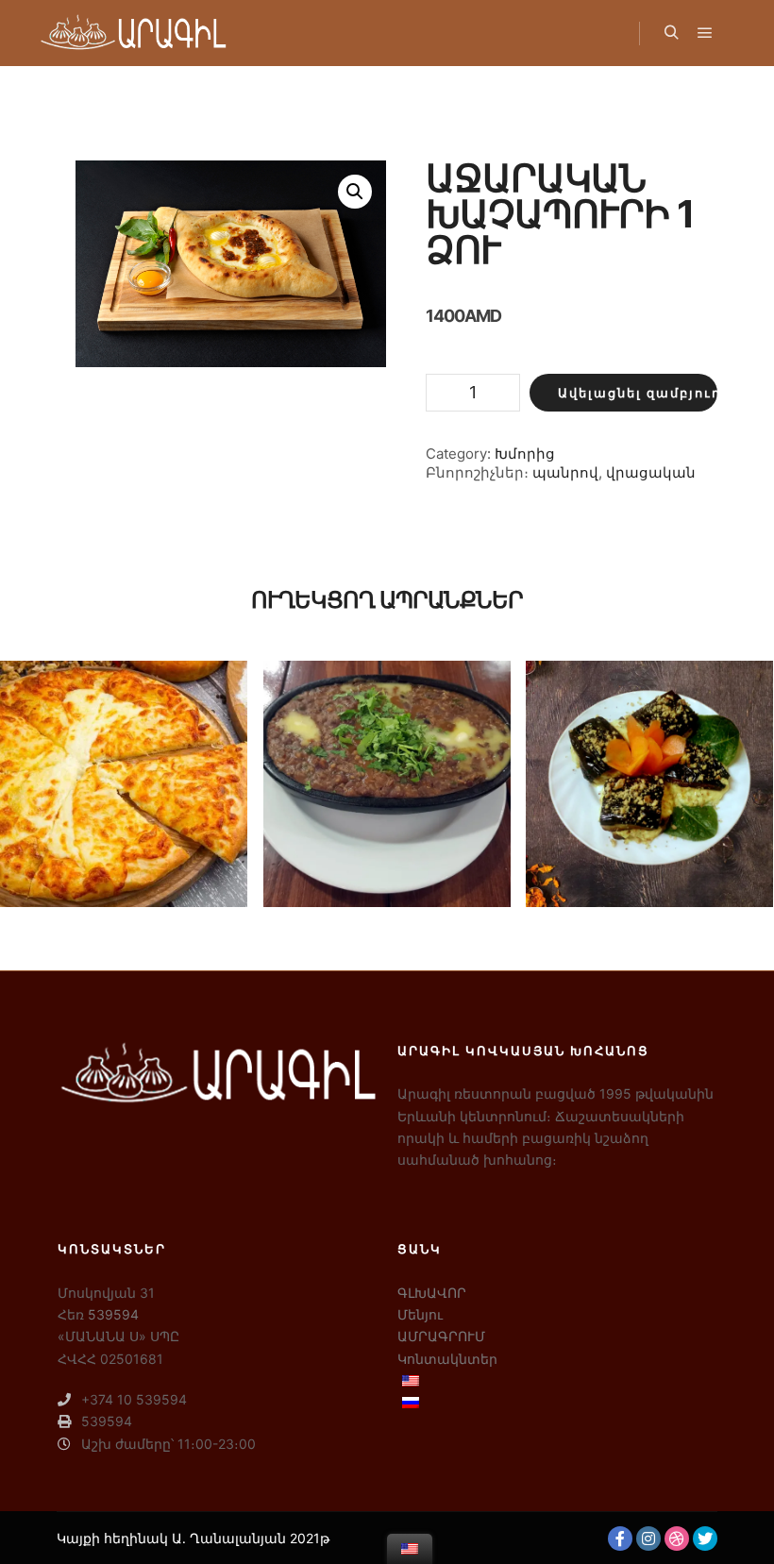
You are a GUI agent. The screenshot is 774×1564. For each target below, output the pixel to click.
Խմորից (525, 453)
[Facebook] (620, 1538)
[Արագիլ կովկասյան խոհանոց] (132, 33)
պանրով (565, 472)
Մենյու (420, 1314)
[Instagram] (648, 1538)
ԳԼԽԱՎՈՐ (431, 1293)
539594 (113, 1314)
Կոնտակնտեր (447, 1359)
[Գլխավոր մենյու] (705, 33)
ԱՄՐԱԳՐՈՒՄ (441, 1336)
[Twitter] (705, 1538)
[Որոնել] (671, 33)
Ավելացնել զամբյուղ (637, 392)
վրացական (651, 472)
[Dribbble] (677, 1538)
